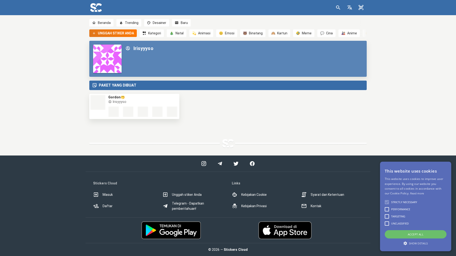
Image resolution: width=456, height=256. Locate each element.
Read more (417, 193)
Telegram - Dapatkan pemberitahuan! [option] (188, 205)
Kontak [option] (316, 206)
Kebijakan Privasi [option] (254, 206)
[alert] (415, 206)
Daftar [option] (108, 206)
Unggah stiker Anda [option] (187, 195)
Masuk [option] (108, 195)
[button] (349, 7)
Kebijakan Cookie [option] (254, 195)
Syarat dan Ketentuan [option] (327, 195)
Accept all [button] (415, 234)
